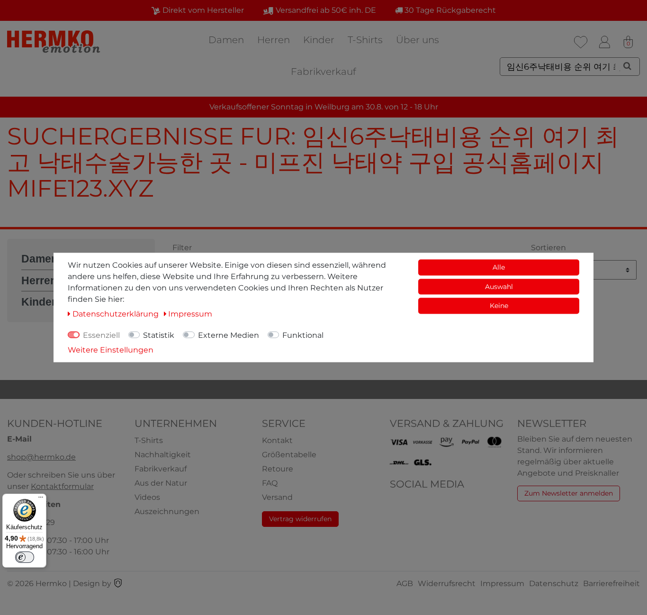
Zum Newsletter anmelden (568, 493)
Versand (277, 497)
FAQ (270, 483)
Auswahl (499, 286)
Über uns (417, 39)
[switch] (24, 557)
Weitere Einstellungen (110, 349)
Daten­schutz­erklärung (116, 313)
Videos (147, 497)
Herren (273, 39)
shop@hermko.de (41, 456)
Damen (226, 39)
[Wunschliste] (581, 42)
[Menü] (40, 499)
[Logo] (54, 41)
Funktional (303, 335)
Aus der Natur (161, 483)
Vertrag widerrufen (300, 519)
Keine (499, 305)
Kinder (318, 39)
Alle (499, 267)
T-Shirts (365, 39)
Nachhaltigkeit (163, 454)
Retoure (277, 468)
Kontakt (277, 440)
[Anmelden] (604, 42)
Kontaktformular (62, 486)
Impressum (502, 583)
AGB (404, 583)
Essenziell (101, 335)
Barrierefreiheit (611, 583)
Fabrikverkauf (323, 71)
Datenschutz (553, 583)
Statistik (158, 335)
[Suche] (627, 66)
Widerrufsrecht (447, 583)
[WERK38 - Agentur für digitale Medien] (118, 583)
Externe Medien (228, 335)
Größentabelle (289, 454)
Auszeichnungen (167, 511)
